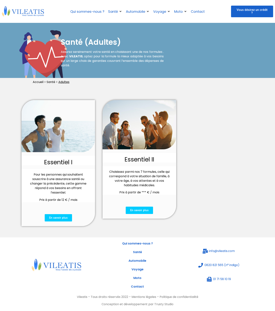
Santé (137, 252)
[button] (252, 11)
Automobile (137, 261)
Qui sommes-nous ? (137, 243)
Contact (137, 286)
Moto (137, 278)
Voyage (137, 269)
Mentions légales (144, 297)
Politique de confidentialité (179, 297)
